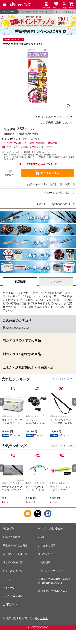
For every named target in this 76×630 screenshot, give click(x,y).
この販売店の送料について (56, 122)
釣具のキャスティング (16, 327)
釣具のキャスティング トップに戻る (48, 184)
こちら (44, 618)
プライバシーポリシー (50, 570)
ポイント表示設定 (13, 596)
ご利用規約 (44, 562)
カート (6, 579)
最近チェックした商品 (15, 545)
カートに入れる (47, 173)
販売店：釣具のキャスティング (53, 117)
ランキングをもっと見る (62, 379)
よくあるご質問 (46, 545)
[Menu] (4, 4)
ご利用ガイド (10, 604)
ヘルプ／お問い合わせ (50, 528)
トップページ (9, 11)
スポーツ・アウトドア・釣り (36, 11)
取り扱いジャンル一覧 (15, 554)
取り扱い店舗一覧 (13, 562)
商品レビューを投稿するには (53, 204)
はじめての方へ (46, 554)
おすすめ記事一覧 (13, 570)
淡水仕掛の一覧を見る (57, 193)
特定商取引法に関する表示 (53, 591)
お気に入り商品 (11, 537)
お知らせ (43, 537)
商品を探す (9, 528)
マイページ (9, 587)
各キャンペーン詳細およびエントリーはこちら (31, 147)
